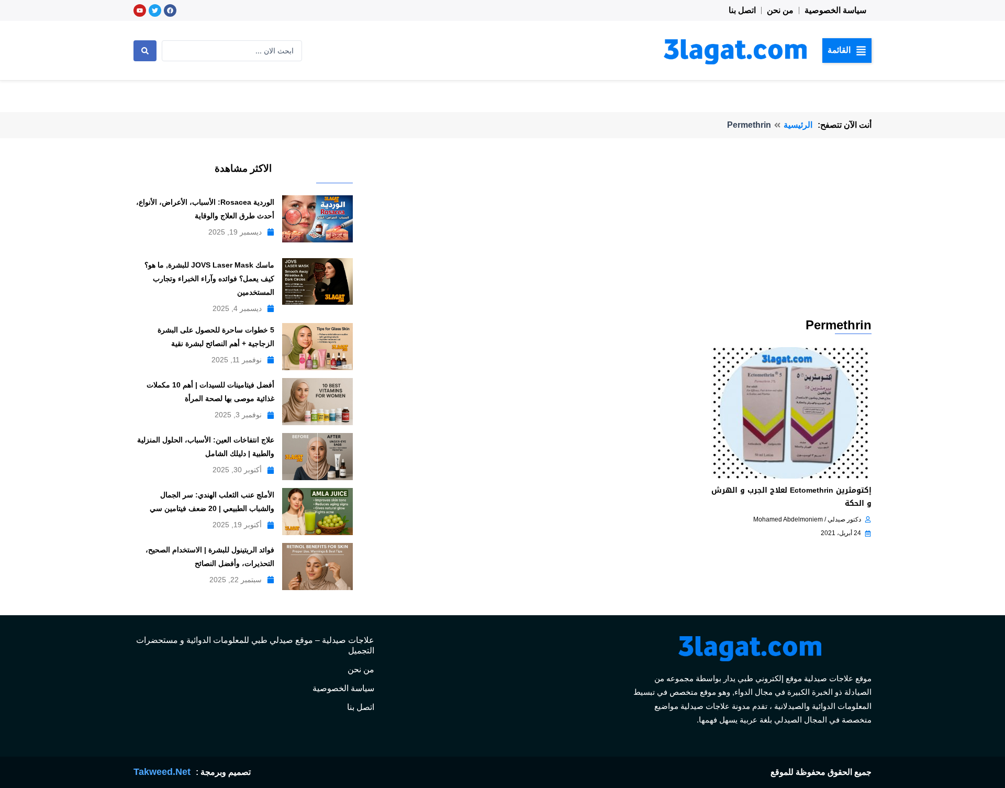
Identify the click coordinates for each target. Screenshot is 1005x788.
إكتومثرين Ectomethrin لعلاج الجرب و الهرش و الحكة (791, 496)
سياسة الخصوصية (835, 10)
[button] (847, 50)
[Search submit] (145, 50)
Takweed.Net (162, 772)
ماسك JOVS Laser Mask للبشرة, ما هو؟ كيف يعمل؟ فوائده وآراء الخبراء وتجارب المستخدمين (209, 278)
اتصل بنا (742, 10)
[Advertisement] (616, 237)
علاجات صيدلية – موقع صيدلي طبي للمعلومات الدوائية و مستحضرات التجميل (255, 645)
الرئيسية (798, 124)
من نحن (780, 10)
